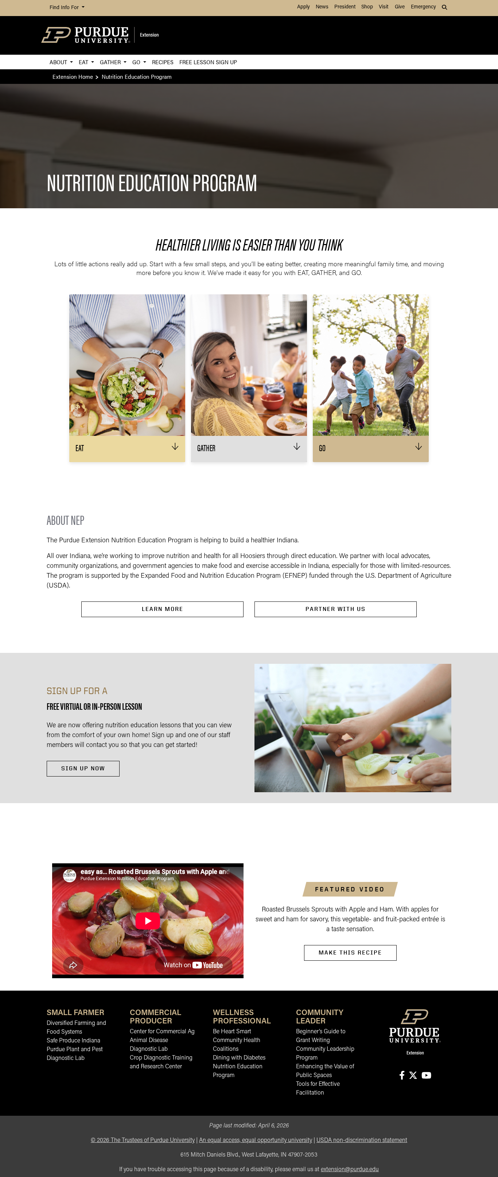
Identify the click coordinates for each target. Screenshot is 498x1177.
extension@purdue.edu (350, 1170)
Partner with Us (336, 608)
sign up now (83, 768)
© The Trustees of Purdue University (143, 1140)
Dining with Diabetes (239, 1058)
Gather (111, 62)
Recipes (163, 62)
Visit (383, 7)
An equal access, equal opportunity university (255, 1140)
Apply (303, 7)
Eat (84, 62)
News (322, 7)
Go (137, 62)
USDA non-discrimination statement (361, 1140)
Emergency (423, 7)
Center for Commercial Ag (162, 1032)
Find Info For (65, 8)
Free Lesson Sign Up (208, 62)
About (59, 62)
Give (400, 7)
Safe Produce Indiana (73, 1041)
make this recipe (350, 952)
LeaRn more (162, 608)
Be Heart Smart (232, 1032)
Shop (367, 7)
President (344, 7)
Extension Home (72, 76)
